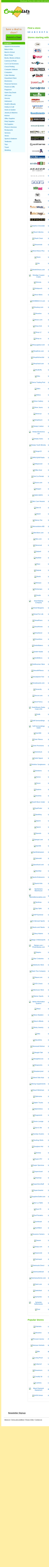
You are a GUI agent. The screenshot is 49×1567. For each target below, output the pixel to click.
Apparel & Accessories (12, 46)
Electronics (8, 81)
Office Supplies (10, 118)
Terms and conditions (17, 1419)
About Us (7, 1419)
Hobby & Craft (9, 107)
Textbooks (8, 141)
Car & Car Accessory (12, 64)
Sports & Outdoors (11, 139)
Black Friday (9, 55)
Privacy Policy (29, 1419)
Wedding (8, 150)
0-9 (29, 32)
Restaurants (9, 130)
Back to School (10, 52)
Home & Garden (10, 110)
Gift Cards (8, 95)
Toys (6, 144)
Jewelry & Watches (11, 113)
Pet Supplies (9, 124)
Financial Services (11, 84)
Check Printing (10, 67)
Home (12, 21)
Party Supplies (9, 121)
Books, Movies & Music (12, 58)
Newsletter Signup (17, 1413)
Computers (8, 72)
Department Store (11, 78)
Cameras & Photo (11, 61)
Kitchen (7, 115)
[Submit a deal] (14, 39)
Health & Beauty (10, 104)
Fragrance (8, 90)
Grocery (7, 98)
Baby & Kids (9, 49)
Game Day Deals (10, 92)
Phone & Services (11, 127)
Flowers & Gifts (10, 87)
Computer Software (11, 69)
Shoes (7, 136)
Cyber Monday (10, 75)
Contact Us (38, 1419)
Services (7, 133)
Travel (7, 147)
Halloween (8, 101)
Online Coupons (30, 21)
